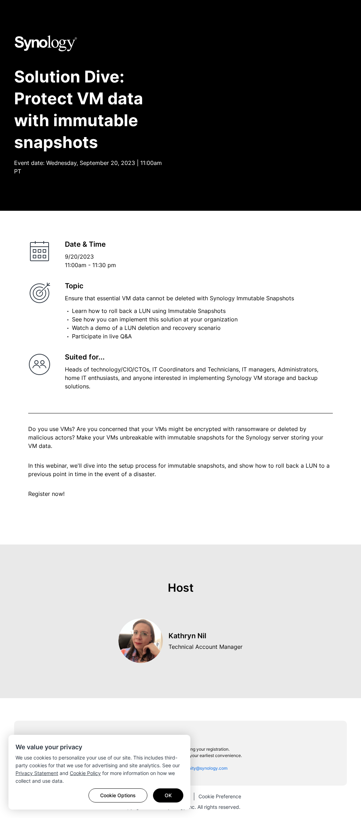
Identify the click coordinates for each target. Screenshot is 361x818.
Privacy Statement (37, 773)
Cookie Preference (219, 796)
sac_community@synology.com (196, 768)
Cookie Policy (85, 773)
